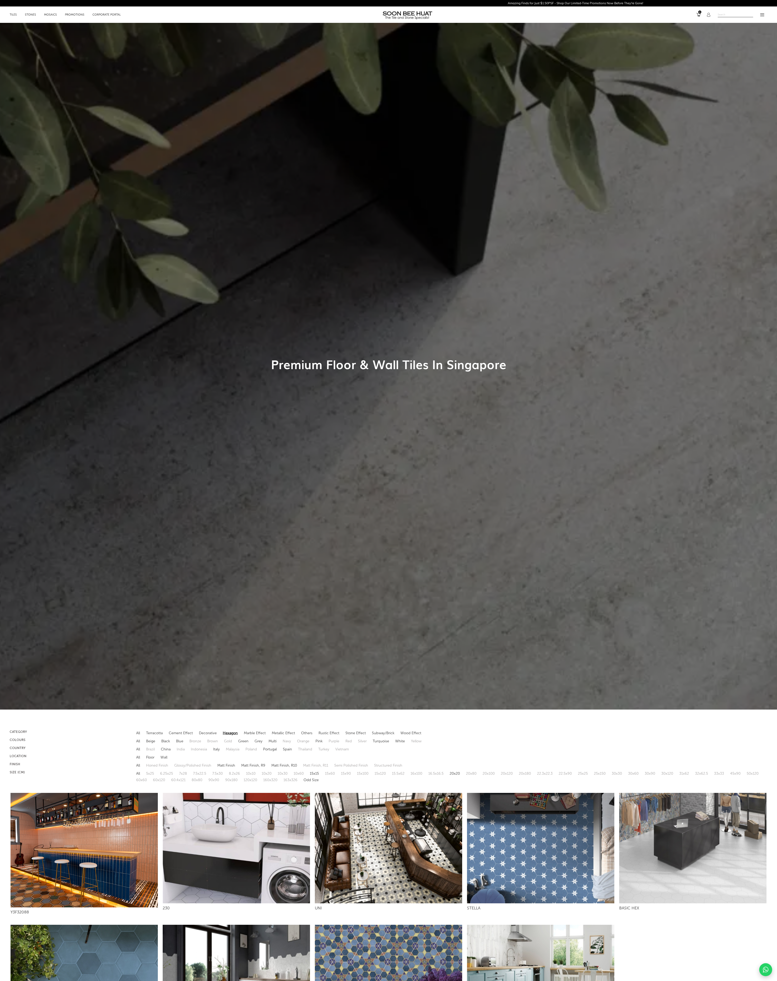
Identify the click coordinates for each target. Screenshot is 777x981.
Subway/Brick (383, 733)
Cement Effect (181, 733)
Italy (216, 749)
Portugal (270, 749)
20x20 (455, 773)
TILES (13, 14)
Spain (287, 749)
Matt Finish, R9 (253, 765)
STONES (30, 14)
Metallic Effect (283, 733)
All (138, 733)
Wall (163, 757)
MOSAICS (50, 14)
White (400, 741)
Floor (150, 757)
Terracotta (154, 733)
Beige (150, 741)
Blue (179, 741)
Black (165, 741)
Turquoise (381, 741)
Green (243, 741)
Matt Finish (226, 765)
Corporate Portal (106, 14)
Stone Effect (355, 733)
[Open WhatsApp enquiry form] (765, 969)
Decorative (208, 733)
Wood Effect (410, 733)
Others (306, 733)
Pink (319, 741)
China (166, 749)
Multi (273, 741)
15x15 (314, 773)
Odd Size (311, 780)
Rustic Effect (328, 733)
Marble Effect (255, 733)
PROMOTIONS (74, 14)
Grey (258, 741)
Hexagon (230, 733)
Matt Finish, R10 (284, 765)
